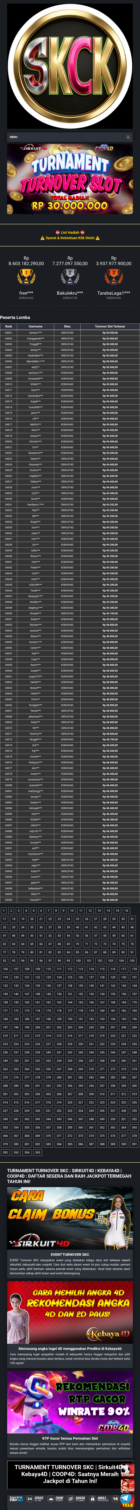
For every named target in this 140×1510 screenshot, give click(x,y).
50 (32, 935)
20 (32, 919)
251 (26, 1061)
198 (16, 1027)
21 (41, 919)
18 (13, 919)
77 (4, 952)
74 (114, 944)
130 (123, 977)
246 (112, 1052)
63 (13, 944)
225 (26, 1044)
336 (102, 1111)
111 (59, 969)
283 (91, 1077)
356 (37, 1127)
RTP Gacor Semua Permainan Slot (70, 1438)
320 (69, 1102)
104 (121, 960)
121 (26, 977)
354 (16, 1127)
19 (22, 919)
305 (48, 1094)
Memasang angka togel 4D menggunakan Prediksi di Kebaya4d (70, 1348)
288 (5, 1086)
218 (91, 1035)
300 (134, 1086)
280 (59, 1077)
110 (48, 969)
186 (26, 1019)
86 (86, 952)
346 (69, 1119)
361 (91, 1127)
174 (37, 1010)
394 (26, 1152)
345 (59, 1119)
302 (16, 1094)
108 (26, 969)
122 (37, 977)
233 (112, 1044)
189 (59, 1019)
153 (91, 994)
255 (69, 1061)
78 (13, 952)
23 (59, 919)
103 (110, 960)
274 (134, 1069)
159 (16, 1002)
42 (95, 927)
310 (102, 1094)
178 (80, 1010)
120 (16, 977)
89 (114, 952)
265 (37, 1069)
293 (59, 1086)
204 (80, 1027)
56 (86, 935)
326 (134, 1102)
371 (59, 1136)
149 (48, 994)
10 (71, 910)
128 (102, 977)
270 (91, 1069)
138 (69, 985)
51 (41, 935)
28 (104, 919)
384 (59, 1144)
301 (5, 1094)
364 (123, 1127)
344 (48, 1119)
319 (59, 1102)
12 (90, 910)
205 (91, 1027)
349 (102, 1119)
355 (26, 1127)
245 (102, 1052)
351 (123, 1119)
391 (134, 1144)
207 (112, 1027)
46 (132, 927)
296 (91, 1086)
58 (104, 935)
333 (69, 1111)
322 (91, 1102)
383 (48, 1144)
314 (5, 1102)
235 (134, 1044)
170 (134, 1002)
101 (89, 960)
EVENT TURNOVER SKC (70, 1254)
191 (80, 1019)
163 (59, 1002)
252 (37, 1061)
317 (37, 1102)
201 (48, 1027)
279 (48, 1077)
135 (37, 985)
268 (69, 1069)
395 (37, 1152)
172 (16, 1010)
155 (112, 994)
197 (5, 1027)
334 (80, 1111)
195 (123, 1019)
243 (80, 1052)
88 (104, 952)
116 (112, 969)
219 (102, 1035)
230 (80, 1044)
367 (16, 1136)
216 (69, 1035)
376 (112, 1136)
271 (102, 1069)
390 (123, 1144)
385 (69, 1144)
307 (69, 1094)
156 (123, 994)
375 (102, 1136)
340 (5, 1119)
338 (123, 1111)
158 (5, 1002)
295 (80, 1086)
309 (91, 1094)
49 (22, 935)
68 (59, 944)
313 (134, 1094)
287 (134, 1077)
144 (134, 985)
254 (59, 1061)
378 (134, 1136)
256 (80, 1061)
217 (80, 1035)
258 (102, 1061)
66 (41, 944)
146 (16, 994)
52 (50, 935)
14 (108, 910)
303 (26, 1094)
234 (123, 1044)
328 (16, 1111)
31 (132, 919)
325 (123, 1102)
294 (69, 1086)
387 (91, 1144)
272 (112, 1069)
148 (37, 994)
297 (102, 1086)
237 (16, 1052)
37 (50, 927)
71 (86, 944)
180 (102, 1010)
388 (102, 1144)
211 (16, 1035)
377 (123, 1136)
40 (77, 927)
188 (48, 1019)
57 (95, 935)
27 (95, 919)
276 (16, 1077)
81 (41, 952)
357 (48, 1127)
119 (5, 977)
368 (26, 1136)
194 (112, 1019)
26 (86, 919)
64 (22, 944)
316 (26, 1102)
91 (132, 952)
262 (5, 1069)
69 (68, 944)
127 (91, 977)
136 (48, 985)
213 (37, 1035)
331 (48, 1111)
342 (26, 1119)
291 (37, 1086)
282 (80, 1077)
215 (59, 1035)
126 (80, 977)
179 (91, 1010)
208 (123, 1027)
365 (134, 1127)
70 (77, 944)
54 (68, 935)
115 (102, 969)
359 (69, 1127)
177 (69, 1010)
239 (37, 1052)
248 (134, 1052)
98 (59, 960)
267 (59, 1069)
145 (5, 994)
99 (68, 960)
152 (80, 994)
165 (80, 1002)
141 (102, 985)
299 (123, 1086)
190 (69, 1019)
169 (123, 1002)
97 (50, 960)
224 (16, 1044)
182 (123, 1010)
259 (112, 1061)
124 (59, 977)
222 (134, 1035)
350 (112, 1119)
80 (32, 952)
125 (69, 977)
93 (13, 960)
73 (104, 944)
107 (16, 969)
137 (59, 985)
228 (59, 1044)
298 (112, 1086)
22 (50, 919)
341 (16, 1119)
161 (37, 1002)
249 (5, 1061)
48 (13, 935)
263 (16, 1069)
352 (134, 1119)
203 (69, 1027)
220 (112, 1035)
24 (68, 919)
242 (69, 1052)
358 (59, 1127)
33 (13, 927)
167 (102, 1002)
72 (95, 944)
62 (4, 944)
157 (134, 994)
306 (59, 1094)
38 (59, 927)
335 (91, 1111)
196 (134, 1019)
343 (37, 1119)
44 (114, 927)
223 (5, 1044)
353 (5, 1127)
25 (77, 919)
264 (26, 1069)
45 (123, 927)
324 (112, 1102)
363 (112, 1127)
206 (102, 1027)
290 (26, 1086)
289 (16, 1086)
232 (102, 1044)
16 (126, 910)
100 (78, 960)
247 (123, 1052)
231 (91, 1044)
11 (81, 910)
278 (37, 1077)
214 (48, 1035)
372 (69, 1136)
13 (99, 910)
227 (48, 1044)
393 (16, 1152)
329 (26, 1111)
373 (80, 1136)
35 (32, 927)
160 (26, 1002)
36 (41, 927)
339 (134, 1111)
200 (37, 1027)
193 (102, 1019)
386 (80, 1144)
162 (48, 1002)
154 (102, 994)
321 (80, 1102)
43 (104, 927)
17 (4, 919)
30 (123, 919)
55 (77, 935)
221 (123, 1035)
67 (50, 944)
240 (48, 1052)
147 (26, 994)
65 (32, 944)
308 (80, 1094)
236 (5, 1052)
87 (95, 952)
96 (41, 960)
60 (123, 935)
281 (69, 1077)
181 (112, 1010)
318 (48, 1102)
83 (59, 952)
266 (48, 1069)
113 (80, 969)
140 (91, 985)
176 (59, 1010)
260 (123, 1061)
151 (69, 994)
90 (123, 952)
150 (59, 994)
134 (26, 985)
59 (114, 935)
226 (37, 1044)
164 (69, 1002)
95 (32, 960)
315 (16, 1102)
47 (4, 935)
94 (22, 960)
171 (5, 1010)
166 (91, 1002)
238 (26, 1052)
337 (112, 1111)
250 (16, 1061)
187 (37, 1019)
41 (86, 927)
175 (48, 1010)
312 (123, 1094)
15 (117, 910)
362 (102, 1127)
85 (77, 952)
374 (91, 1136)
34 (22, 927)
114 (91, 969)
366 (5, 1136)
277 (26, 1077)
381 (26, 1144)
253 (48, 1061)
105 (132, 960)
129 (112, 977)
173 (26, 1010)
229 (69, 1044)
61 (132, 935)
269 (80, 1069)
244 (91, 1052)
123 (48, 977)
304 (37, 1094)
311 (112, 1094)
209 (134, 1027)
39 (68, 927)
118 (134, 969)
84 (68, 952)
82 (50, 952)
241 (59, 1052)
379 (5, 1144)
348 (91, 1119)
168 (112, 1002)
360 (80, 1127)
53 (59, 935)
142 (112, 985)
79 (22, 952)
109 (37, 969)
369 (37, 1136)
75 (123, 944)
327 (5, 1111)
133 (16, 985)
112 (69, 969)
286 (123, 1077)
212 (26, 1035)
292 (48, 1086)
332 (59, 1111)
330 (37, 1111)
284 (102, 1077)
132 (5, 985)
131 (134, 977)
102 (99, 960)
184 (5, 1019)
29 (114, 919)
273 (123, 1069)
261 (134, 1061)
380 (16, 1144)
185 (16, 1019)
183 (134, 1010)
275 (5, 1077)
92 (4, 960)
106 (5, 969)
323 (102, 1102)
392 (5, 1152)
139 (80, 985)
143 (123, 985)
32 (4, 927)
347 (80, 1119)
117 (123, 969)
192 (91, 1019)
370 (48, 1136)
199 (26, 1027)
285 (112, 1077)
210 (5, 1035)
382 (37, 1144)
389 (112, 1144)
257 (91, 1061)
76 (132, 944)
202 (59, 1027)
